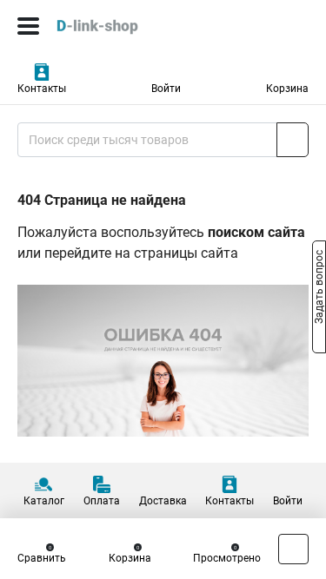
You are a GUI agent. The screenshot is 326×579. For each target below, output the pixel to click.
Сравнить (41, 558)
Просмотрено (227, 558)
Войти (166, 88)
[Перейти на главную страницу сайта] (130, 26)
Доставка (163, 501)
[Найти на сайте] (292, 139)
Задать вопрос (319, 288)
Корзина (287, 88)
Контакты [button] (41, 88)
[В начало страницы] (293, 549)
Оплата (101, 501)
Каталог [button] (43, 501)
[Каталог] (28, 26)
